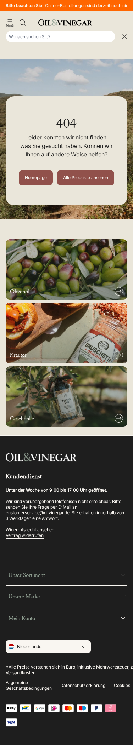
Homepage (36, 177)
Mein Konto (22, 618)
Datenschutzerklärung (82, 685)
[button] (10, 22)
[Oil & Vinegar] (66, 22)
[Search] (22, 22)
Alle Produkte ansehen (85, 177)
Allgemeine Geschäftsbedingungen (29, 685)
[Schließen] (124, 36)
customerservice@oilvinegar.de (38, 512)
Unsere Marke (24, 596)
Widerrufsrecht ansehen (30, 529)
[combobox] (60, 36)
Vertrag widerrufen (25, 535)
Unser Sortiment (27, 575)
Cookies (122, 685)
